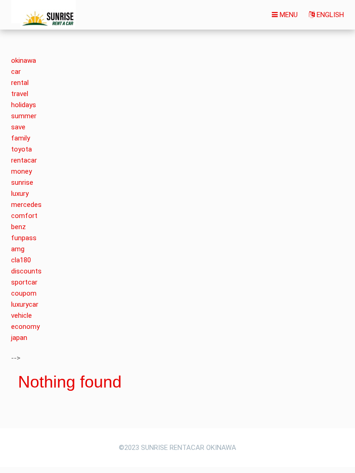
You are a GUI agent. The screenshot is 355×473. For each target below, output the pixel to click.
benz (18, 227)
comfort (24, 216)
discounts (26, 271)
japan (19, 338)
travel (19, 94)
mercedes (26, 204)
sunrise (22, 182)
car (16, 71)
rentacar (24, 160)
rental (20, 83)
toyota (21, 149)
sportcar (24, 282)
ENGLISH (329, 15)
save (18, 127)
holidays (23, 105)
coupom (24, 293)
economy (25, 326)
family (20, 138)
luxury (20, 193)
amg (17, 249)
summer (24, 116)
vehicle (21, 315)
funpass (24, 238)
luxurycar (24, 304)
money (21, 171)
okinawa (23, 60)
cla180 (21, 260)
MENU (288, 15)
